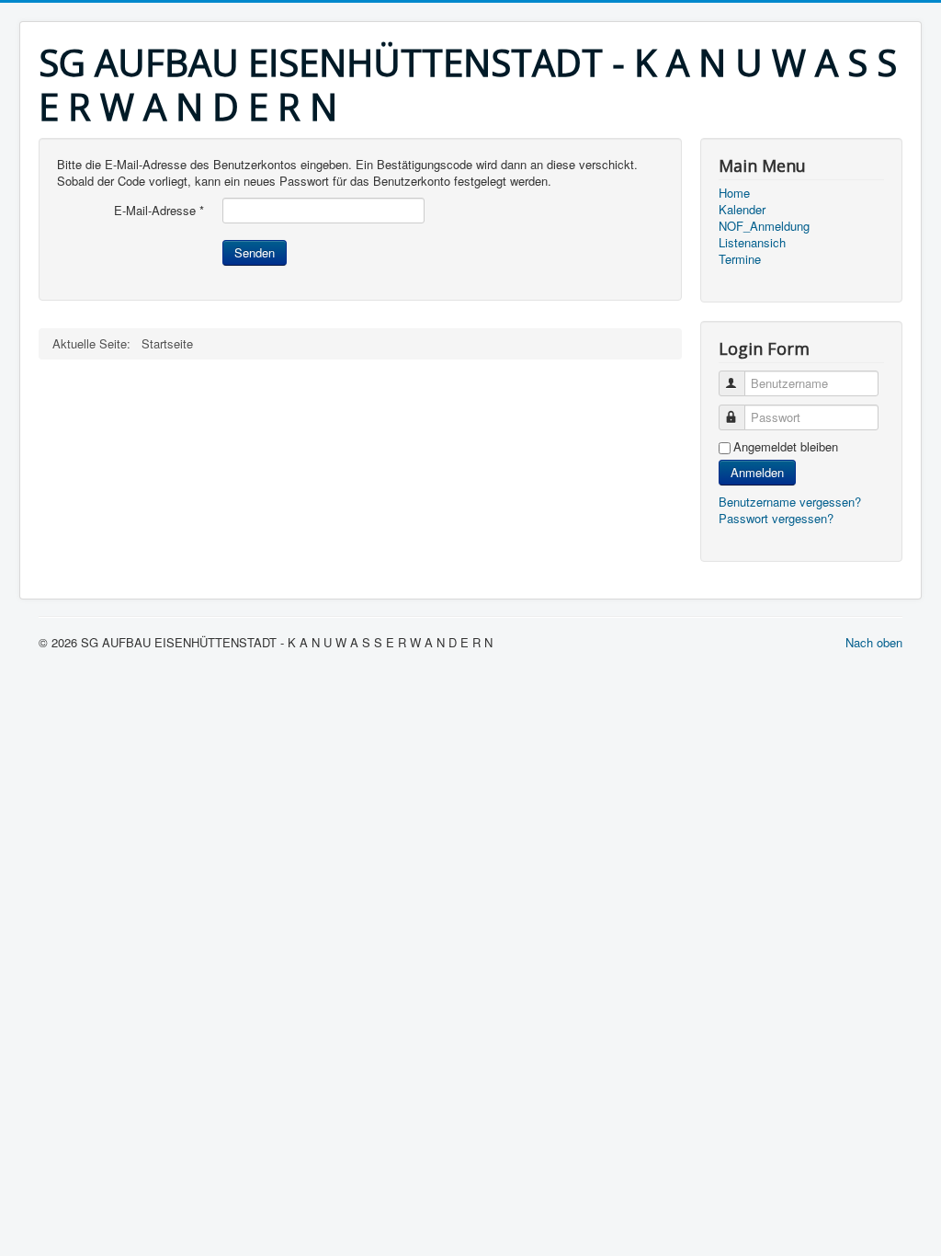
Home (734, 193)
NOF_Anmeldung (764, 226)
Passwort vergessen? (776, 518)
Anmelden (757, 472)
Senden (254, 252)
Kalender (742, 209)
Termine (740, 259)
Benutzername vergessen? (790, 501)
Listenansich (752, 242)
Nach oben (873, 642)
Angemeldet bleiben (785, 447)
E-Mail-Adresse (159, 210)
